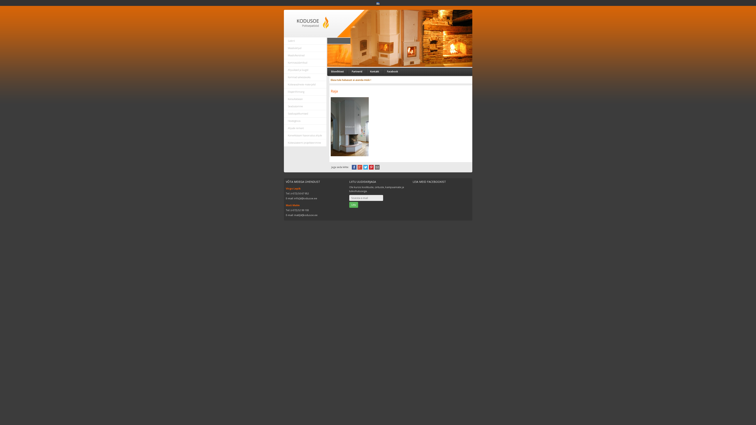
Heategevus (294, 121)
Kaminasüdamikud (297, 62)
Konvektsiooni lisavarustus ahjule (305, 135)
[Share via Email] (377, 167)
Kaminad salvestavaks (299, 77)
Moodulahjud (294, 48)
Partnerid (357, 71)
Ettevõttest (337, 71)
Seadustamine (295, 106)
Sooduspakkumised (298, 113)
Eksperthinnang (296, 91)
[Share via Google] (360, 167)
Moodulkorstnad (296, 55)
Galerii (291, 40)
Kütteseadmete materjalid (302, 84)
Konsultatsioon (295, 99)
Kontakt (374, 71)
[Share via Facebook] (354, 167)
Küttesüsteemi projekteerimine (304, 142)
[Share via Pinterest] (371, 167)
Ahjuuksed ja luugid (298, 70)
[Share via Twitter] (365, 167)
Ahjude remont (296, 128)
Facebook (392, 71)
